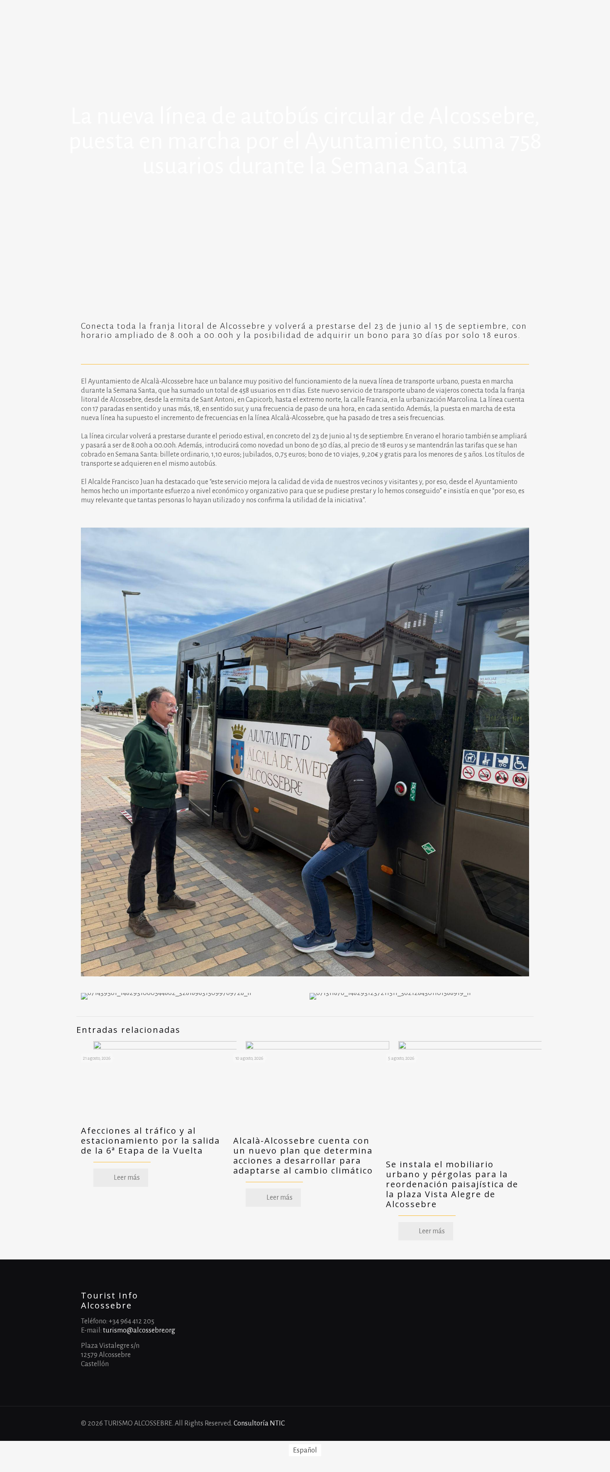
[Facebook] (482, 1424)
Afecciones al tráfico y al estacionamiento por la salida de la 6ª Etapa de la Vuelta (150, 1140)
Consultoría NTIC (259, 1423)
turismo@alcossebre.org (139, 1330)
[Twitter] (505, 1424)
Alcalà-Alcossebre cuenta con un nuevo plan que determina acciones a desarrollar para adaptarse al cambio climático (303, 1155)
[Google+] (494, 1424)
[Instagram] (516, 1424)
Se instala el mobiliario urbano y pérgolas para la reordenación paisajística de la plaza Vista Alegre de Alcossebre (452, 1184)
